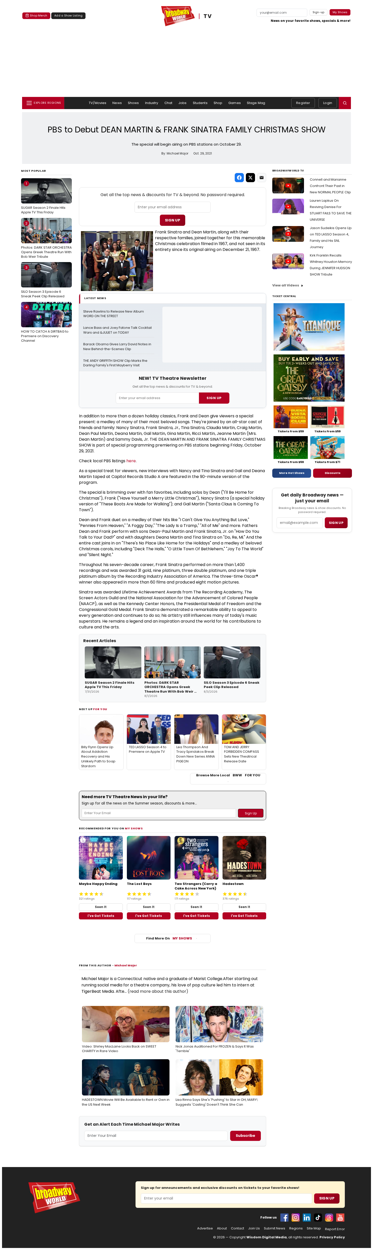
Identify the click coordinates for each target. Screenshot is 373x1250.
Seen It (101, 907)
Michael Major (125, 965)
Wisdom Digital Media (266, 1237)
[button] (345, 103)
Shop (218, 102)
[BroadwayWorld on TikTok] (318, 1217)
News (117, 102)
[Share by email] (261, 177)
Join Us (254, 1228)
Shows (133, 102)
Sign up (336, 522)
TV (208, 16)
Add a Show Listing (68, 15)
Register (303, 102)
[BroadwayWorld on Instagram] (295, 1217)
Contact (237, 1228)
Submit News (274, 1228)
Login (327, 102)
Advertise (205, 1228)
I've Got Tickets (101, 916)
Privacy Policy (332, 1237)
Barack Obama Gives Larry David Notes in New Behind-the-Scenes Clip (117, 346)
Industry (151, 102)
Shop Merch (38, 15)
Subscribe (245, 1135)
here (131, 461)
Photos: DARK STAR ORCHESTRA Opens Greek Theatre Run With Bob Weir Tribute (46, 240)
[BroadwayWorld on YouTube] (340, 1217)
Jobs (182, 102)
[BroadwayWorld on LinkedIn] (306, 1217)
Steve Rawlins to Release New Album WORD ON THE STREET (114, 314)
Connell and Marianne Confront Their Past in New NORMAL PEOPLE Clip (330, 186)
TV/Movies (97, 102)
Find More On (169, 938)
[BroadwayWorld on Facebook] (284, 1217)
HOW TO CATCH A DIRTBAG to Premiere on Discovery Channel (45, 324)
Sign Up (172, 220)
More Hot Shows (291, 473)
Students (200, 102)
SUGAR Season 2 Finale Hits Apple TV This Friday (43, 198)
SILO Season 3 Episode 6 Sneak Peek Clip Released (42, 282)
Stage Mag (256, 102)
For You (100, 709)
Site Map (314, 1228)
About (222, 1228)
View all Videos (285, 285)
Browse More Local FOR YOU (228, 775)
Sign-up (319, 12)
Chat (168, 102)
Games (234, 102)
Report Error (335, 1229)
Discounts (333, 473)
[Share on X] (250, 177)
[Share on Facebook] (239, 177)
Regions (296, 1228)
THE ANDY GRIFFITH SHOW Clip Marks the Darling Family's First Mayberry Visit (115, 363)
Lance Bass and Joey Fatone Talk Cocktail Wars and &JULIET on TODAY (117, 330)
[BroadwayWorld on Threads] (329, 1217)
